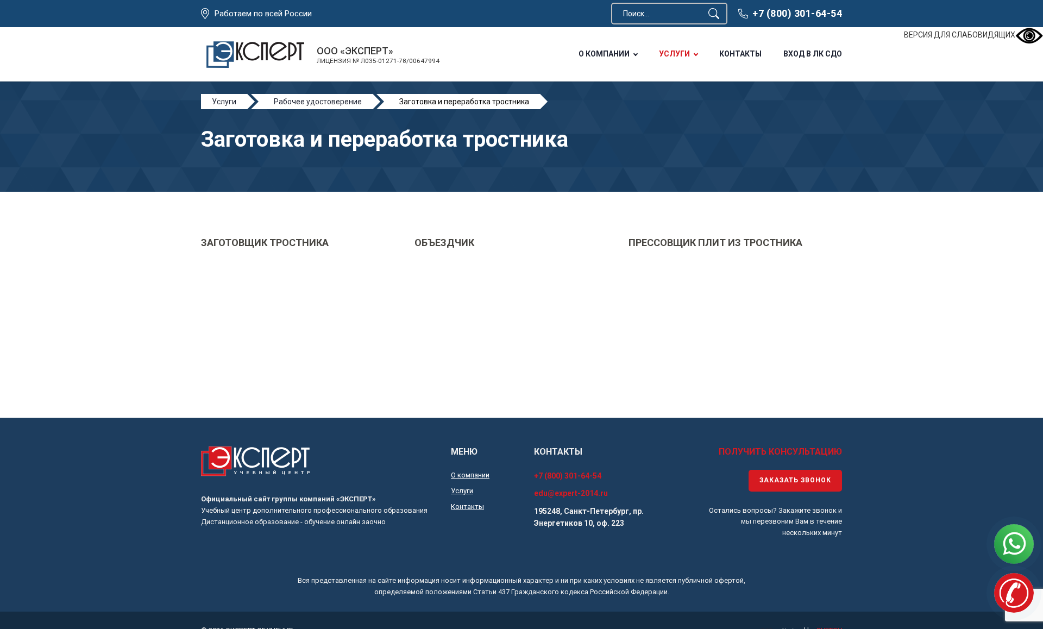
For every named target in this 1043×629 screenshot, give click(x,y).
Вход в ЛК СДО (812, 53)
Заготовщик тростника (265, 242)
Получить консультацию (780, 451)
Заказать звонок (795, 480)
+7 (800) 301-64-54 (797, 13)
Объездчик (444, 242)
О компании (604, 53)
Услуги (674, 53)
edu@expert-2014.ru (571, 493)
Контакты (740, 53)
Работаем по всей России (263, 13)
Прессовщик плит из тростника (715, 242)
